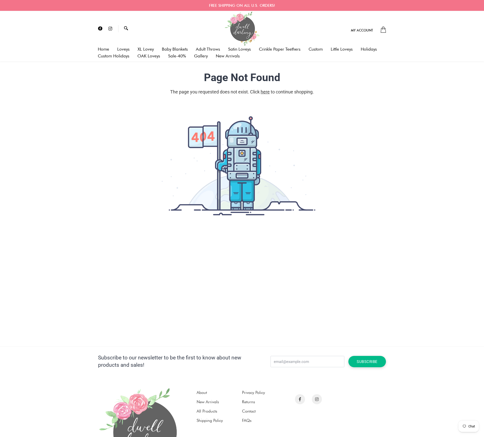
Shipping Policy (210, 420)
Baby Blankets (175, 49)
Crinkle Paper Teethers (279, 49)
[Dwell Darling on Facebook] (100, 28)
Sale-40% (177, 56)
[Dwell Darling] (242, 29)
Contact (249, 411)
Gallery (201, 56)
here (265, 91)
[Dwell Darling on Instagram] (110, 28)
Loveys (123, 49)
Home (103, 49)
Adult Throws (208, 49)
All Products (207, 411)
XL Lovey (146, 49)
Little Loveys (342, 49)
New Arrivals (228, 56)
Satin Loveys (239, 49)
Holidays (369, 49)
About (202, 392)
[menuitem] (362, 30)
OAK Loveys (148, 56)
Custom (316, 49)
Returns (248, 401)
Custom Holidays (113, 56)
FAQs (247, 420)
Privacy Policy (253, 392)
